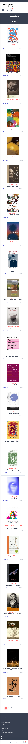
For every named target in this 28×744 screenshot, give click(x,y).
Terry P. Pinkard (13, 612)
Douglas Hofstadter (9, 525)
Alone (12, 129)
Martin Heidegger (13, 640)
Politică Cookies (5, 728)
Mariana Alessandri (13, 241)
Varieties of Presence (13, 157)
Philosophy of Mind (13, 72)
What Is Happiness (13, 557)
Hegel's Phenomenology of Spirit (12, 613)
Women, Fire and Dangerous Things (13, 356)
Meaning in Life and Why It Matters (13, 299)
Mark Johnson (13, 383)
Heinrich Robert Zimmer (13, 99)
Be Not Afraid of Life (12, 186)
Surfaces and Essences (13, 528)
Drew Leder (13, 270)
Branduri (3, 724)
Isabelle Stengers (13, 411)
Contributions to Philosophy (12, 642)
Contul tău (3, 717)
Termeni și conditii (5, 722)
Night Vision (13, 243)
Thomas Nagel (13, 583)
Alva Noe (12, 44)
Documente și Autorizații (7, 732)
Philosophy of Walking (13, 470)
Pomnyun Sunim (13, 555)
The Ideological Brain (12, 498)
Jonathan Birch (13, 213)
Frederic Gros (13, 468)
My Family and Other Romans (12, 441)
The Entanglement (13, 46)
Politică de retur (5, 720)
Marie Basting (13, 440)
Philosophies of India (12, 101)
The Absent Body (12, 271)
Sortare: (13, 21)
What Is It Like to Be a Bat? (13, 585)
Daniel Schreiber (12, 128)
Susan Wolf (13, 298)
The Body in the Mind (12, 385)
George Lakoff (13, 355)
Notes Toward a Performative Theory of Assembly (13, 669)
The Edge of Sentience (13, 214)
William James (13, 184)
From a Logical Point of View (12, 696)
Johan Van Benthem (13, 326)
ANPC (2, 730)
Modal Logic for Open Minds (13, 328)
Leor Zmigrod (13, 497)
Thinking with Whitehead (12, 413)
